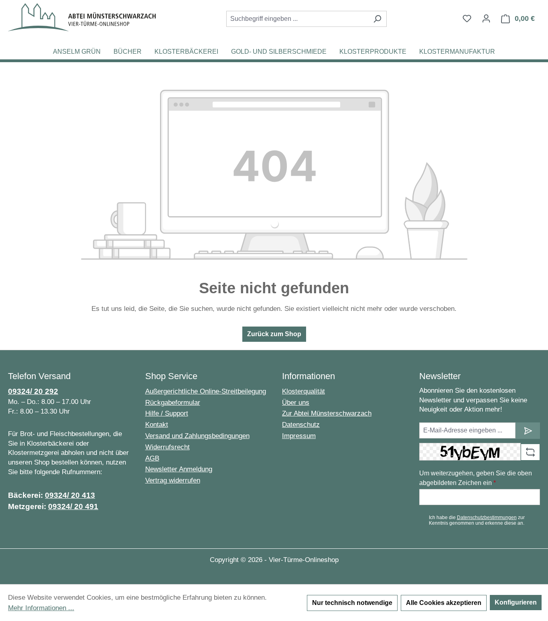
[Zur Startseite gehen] (82, 17)
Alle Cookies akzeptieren (443, 602)
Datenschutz (301, 424)
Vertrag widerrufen (172, 480)
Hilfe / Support (166, 413)
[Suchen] (377, 19)
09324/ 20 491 (73, 506)
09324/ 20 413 (70, 495)
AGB (152, 458)
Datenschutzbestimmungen (487, 517)
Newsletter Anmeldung (178, 469)
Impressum (299, 436)
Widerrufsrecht (167, 447)
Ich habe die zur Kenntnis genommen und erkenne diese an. (477, 520)
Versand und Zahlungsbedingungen (197, 436)
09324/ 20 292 (33, 391)
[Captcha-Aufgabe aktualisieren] (530, 452)
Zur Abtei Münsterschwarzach (326, 413)
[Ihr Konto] (486, 18)
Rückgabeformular (172, 402)
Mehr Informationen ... (41, 608)
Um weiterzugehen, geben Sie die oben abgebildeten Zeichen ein (475, 478)
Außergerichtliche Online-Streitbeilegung (205, 391)
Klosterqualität (303, 391)
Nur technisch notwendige (352, 602)
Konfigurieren (516, 602)
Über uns (295, 402)
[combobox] (297, 19)
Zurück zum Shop (274, 334)
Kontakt (156, 424)
